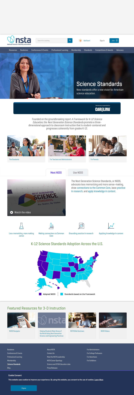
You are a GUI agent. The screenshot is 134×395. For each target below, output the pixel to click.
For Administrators (93, 349)
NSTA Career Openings (54, 360)
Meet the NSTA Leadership (56, 357)
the (94, 188)
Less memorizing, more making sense (21, 234)
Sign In (102, 40)
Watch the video (22, 212)
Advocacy (120, 50)
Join (113, 40)
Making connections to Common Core (51, 234)
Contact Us (50, 353)
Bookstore (24, 50)
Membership (76, 50)
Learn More (98, 379)
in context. (102, 191)
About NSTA (51, 349)
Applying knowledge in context (111, 233)
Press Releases (52, 368)
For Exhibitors (91, 360)
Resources (13, 50)
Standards (88, 50)
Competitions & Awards (104, 50)
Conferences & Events (39, 50)
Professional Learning (60, 50)
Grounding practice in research (81, 233)
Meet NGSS (56, 172)
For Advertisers (92, 357)
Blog (8, 368)
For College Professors (94, 353)
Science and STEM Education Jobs (58, 364)
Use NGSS (78, 172)
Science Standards (14, 364)
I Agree (23, 388)
